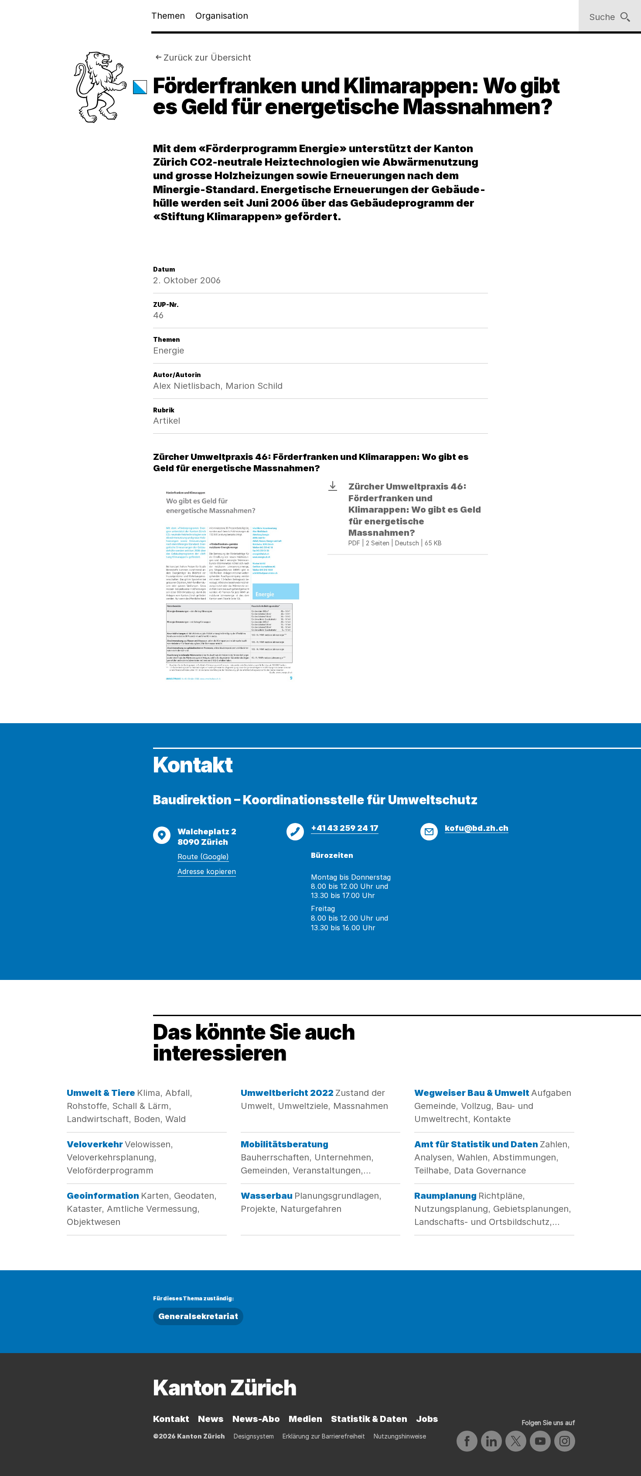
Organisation (221, 15)
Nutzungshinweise (400, 1436)
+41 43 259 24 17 (344, 828)
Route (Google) (203, 856)
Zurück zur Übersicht (207, 57)
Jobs (427, 1419)
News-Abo (256, 1419)
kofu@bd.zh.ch (476, 828)
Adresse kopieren (206, 871)
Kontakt (171, 1419)
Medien (305, 1419)
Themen (168, 15)
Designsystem (254, 1436)
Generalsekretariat (198, 1316)
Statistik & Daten (369, 1419)
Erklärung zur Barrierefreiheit (324, 1436)
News (211, 1419)
